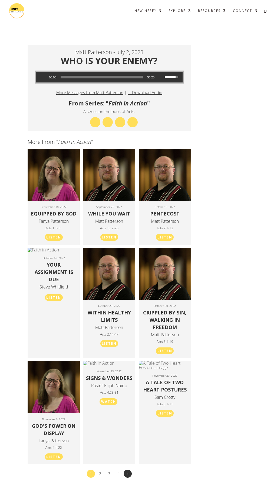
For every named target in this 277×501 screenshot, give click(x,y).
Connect (242, 11)
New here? (145, 11)
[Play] (43, 77)
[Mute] (160, 77)
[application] (109, 77)
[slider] (102, 77)
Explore (177, 11)
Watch (108, 401)
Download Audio (147, 92)
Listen (53, 237)
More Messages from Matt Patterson (89, 92)
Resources (209, 11)
